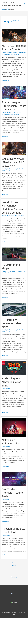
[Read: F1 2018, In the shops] (14, 254)
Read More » (5, 80)
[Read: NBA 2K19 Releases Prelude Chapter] (14, 35)
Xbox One (10, 54)
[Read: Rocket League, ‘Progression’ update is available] (14, 92)
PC (17, 52)
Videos (4, 388)
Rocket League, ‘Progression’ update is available (14, 106)
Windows (4, 54)
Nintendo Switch (11, 52)
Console (4, 52)
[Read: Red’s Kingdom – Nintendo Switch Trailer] (14, 368)
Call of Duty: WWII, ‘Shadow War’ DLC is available (13, 162)
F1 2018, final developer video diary (11, 323)
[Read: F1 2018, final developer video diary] (14, 309)
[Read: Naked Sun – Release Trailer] (14, 427)
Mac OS (9, 112)
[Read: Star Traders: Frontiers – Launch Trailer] (14, 478)
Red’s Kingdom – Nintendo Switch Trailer (12, 382)
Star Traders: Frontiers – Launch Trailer (13, 493)
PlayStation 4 (22, 52)
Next (14, 565)
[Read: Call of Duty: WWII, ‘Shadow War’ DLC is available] (14, 148)
